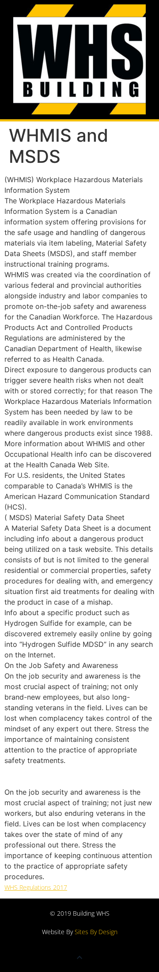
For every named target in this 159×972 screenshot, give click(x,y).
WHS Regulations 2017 (35, 887)
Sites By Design (96, 932)
